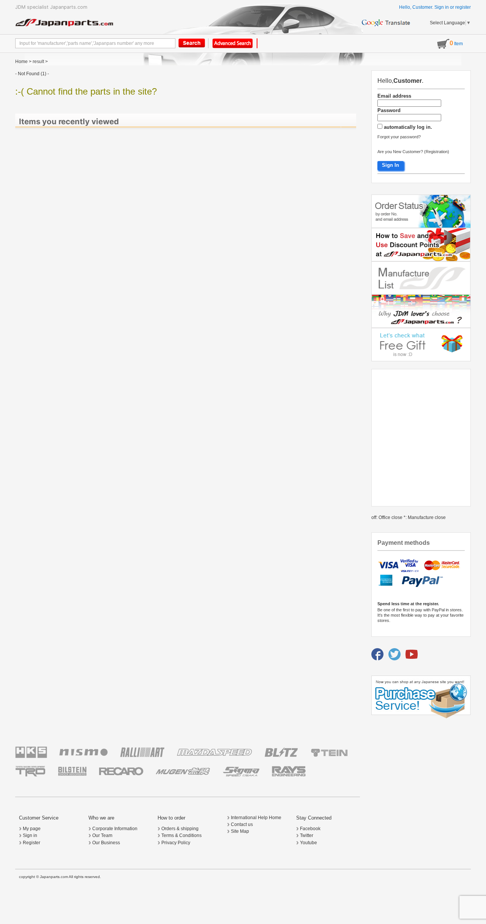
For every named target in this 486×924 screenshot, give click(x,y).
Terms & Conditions (181, 835)
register (463, 7)
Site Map (240, 831)
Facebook (310, 828)
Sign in (441, 7)
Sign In (390, 165)
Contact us (242, 824)
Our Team (102, 835)
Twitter (306, 835)
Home (21, 61)
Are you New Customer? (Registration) (413, 151)
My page (32, 828)
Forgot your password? (399, 136)
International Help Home (256, 817)
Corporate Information (114, 828)
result (38, 61)
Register (31, 842)
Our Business (106, 842)
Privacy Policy (175, 842)
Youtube (308, 842)
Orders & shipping (180, 828)
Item (456, 43)
